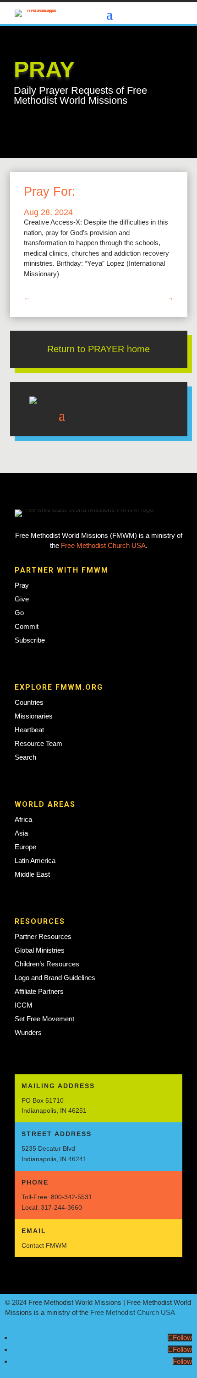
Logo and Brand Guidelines (55, 977)
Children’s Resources (47, 964)
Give (22, 599)
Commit (26, 626)
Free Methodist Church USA (103, 545)
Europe (25, 847)
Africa (23, 819)
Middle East (32, 874)
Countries (29, 702)
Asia (21, 833)
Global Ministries (40, 950)
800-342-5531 (71, 1197)
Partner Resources (43, 936)
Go (19, 613)
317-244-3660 (61, 1207)
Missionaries (34, 716)
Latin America (35, 860)
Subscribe (30, 640)
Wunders (28, 1032)
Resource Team (38, 743)
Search (25, 757)
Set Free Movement (44, 1019)
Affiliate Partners (39, 991)
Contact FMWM (44, 1245)
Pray (22, 585)
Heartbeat (29, 730)
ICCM (24, 1005)
